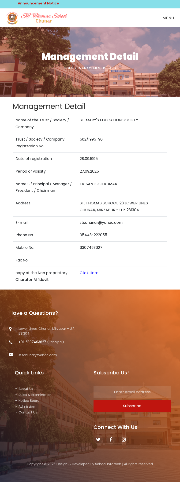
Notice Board (29, 400)
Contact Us (28, 412)
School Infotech (108, 464)
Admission (27, 406)
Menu (168, 18)
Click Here (89, 272)
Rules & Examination (35, 394)
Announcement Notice (28, 3)
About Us (26, 388)
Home (69, 68)
